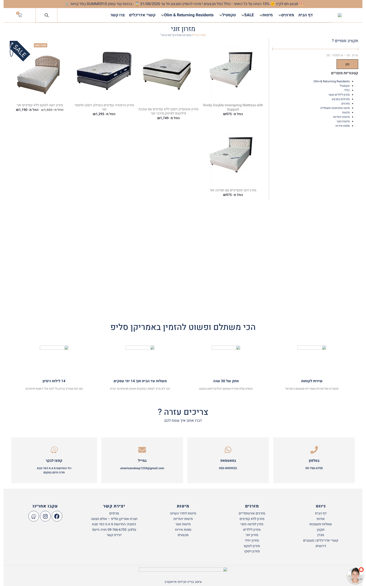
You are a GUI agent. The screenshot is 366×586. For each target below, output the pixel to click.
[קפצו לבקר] (54, 450)
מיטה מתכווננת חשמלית (335, 108)
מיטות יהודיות (341, 117)
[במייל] (142, 450)
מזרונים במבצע (341, 99)
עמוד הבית (199, 35)
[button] (46, 15)
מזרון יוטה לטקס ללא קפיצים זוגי (40, 105)
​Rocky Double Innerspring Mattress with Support (233, 107)
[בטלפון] (314, 450)
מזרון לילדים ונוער (339, 94)
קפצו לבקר (54, 460)
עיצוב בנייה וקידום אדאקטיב (183, 581)
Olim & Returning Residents (331, 81)
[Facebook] (57, 516)
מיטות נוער (343, 121)
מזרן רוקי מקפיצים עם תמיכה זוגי (233, 190)
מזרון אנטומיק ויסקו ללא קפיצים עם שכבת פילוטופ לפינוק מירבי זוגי (168, 111)
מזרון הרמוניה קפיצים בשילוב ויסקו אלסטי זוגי (104, 107)
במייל (142, 460)
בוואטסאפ (228, 460)
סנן (347, 64)
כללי (347, 90)
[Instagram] (45, 516)
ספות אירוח (343, 126)
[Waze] (33, 516)
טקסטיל (345, 86)
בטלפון (314, 460)
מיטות (346, 112)
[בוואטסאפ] (228, 450)
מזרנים (345, 103)
